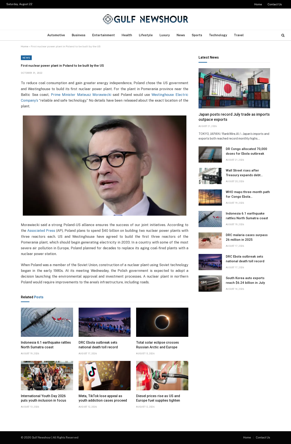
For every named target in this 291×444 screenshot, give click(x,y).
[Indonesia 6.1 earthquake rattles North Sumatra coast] (47, 322)
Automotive (56, 35)
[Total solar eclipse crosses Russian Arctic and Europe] (162, 322)
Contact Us (275, 4)
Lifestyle (146, 35)
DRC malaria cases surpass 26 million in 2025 (247, 237)
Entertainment (103, 35)
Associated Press (41, 231)
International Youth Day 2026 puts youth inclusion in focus (43, 398)
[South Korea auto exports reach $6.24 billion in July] (210, 283)
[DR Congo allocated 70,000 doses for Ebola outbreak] (210, 154)
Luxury (165, 35)
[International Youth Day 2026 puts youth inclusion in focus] (47, 375)
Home (258, 4)
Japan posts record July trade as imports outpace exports (234, 117)
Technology (218, 35)
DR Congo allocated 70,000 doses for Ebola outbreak (246, 151)
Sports (197, 35)
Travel (239, 35)
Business (78, 35)
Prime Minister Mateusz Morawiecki (81, 95)
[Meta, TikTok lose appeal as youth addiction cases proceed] (105, 375)
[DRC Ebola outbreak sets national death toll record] (105, 322)
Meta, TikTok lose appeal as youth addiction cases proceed (103, 398)
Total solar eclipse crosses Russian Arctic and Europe (157, 344)
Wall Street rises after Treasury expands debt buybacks (243, 173)
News (181, 35)
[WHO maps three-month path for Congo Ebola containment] (210, 197)
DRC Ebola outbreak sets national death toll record (98, 344)
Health (127, 35)
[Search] (283, 35)
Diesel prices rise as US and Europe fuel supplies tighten (158, 398)
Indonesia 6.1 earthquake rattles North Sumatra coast (46, 344)
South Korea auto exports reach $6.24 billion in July (245, 280)
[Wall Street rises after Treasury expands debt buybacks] (210, 176)
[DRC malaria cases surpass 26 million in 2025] (210, 240)
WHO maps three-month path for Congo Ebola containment (248, 194)
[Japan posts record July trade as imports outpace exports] (234, 88)
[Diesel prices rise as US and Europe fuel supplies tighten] (162, 375)
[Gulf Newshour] (145, 19)
